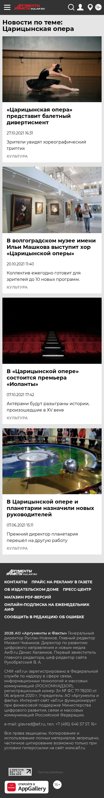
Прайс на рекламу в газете (61, 582)
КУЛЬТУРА (17, 156)
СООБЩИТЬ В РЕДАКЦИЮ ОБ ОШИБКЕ (44, 617)
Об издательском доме (31, 589)
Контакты (15, 582)
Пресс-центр (77, 589)
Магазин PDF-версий (27, 597)
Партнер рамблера (50, 772)
